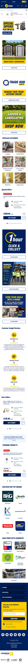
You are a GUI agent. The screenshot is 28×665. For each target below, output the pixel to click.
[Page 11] (20, 223)
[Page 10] (19, 223)
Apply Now (10, 438)
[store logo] (9, 5)
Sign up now (14, 619)
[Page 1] (7, 223)
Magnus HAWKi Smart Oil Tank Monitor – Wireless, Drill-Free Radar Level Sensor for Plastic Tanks (13, 403)
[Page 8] (16, 223)
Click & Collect (14, 13)
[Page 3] (12, 428)
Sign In (5, 438)
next (26, 14)
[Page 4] (11, 223)
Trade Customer (9, 624)
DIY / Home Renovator (11, 627)
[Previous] (8, 429)
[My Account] (22, 6)
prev (2, 14)
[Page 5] (12, 223)
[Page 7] (15, 223)
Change (13, 1)
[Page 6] (16, 428)
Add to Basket (12, 218)
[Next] (20, 429)
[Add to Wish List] (24, 217)
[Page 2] (8, 223)
